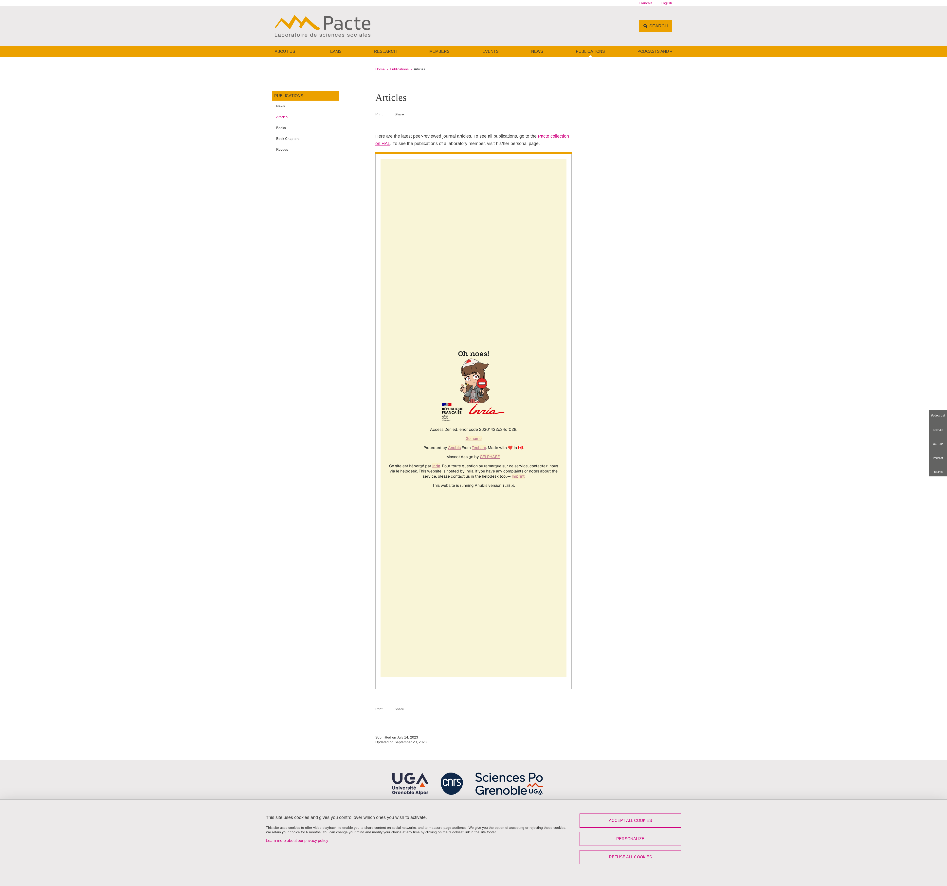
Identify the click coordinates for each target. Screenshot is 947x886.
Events (490, 51)
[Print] (389, 114)
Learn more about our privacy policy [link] (297, 840)
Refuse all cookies (630, 857)
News (537, 51)
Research (385, 51)
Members (439, 51)
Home (380, 69)
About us (285, 51)
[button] (410, 113)
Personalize (630, 839)
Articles (282, 117)
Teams (335, 51)
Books (281, 128)
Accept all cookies (630, 820)
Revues (282, 149)
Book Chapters (287, 139)
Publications (590, 51)
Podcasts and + (654, 51)
